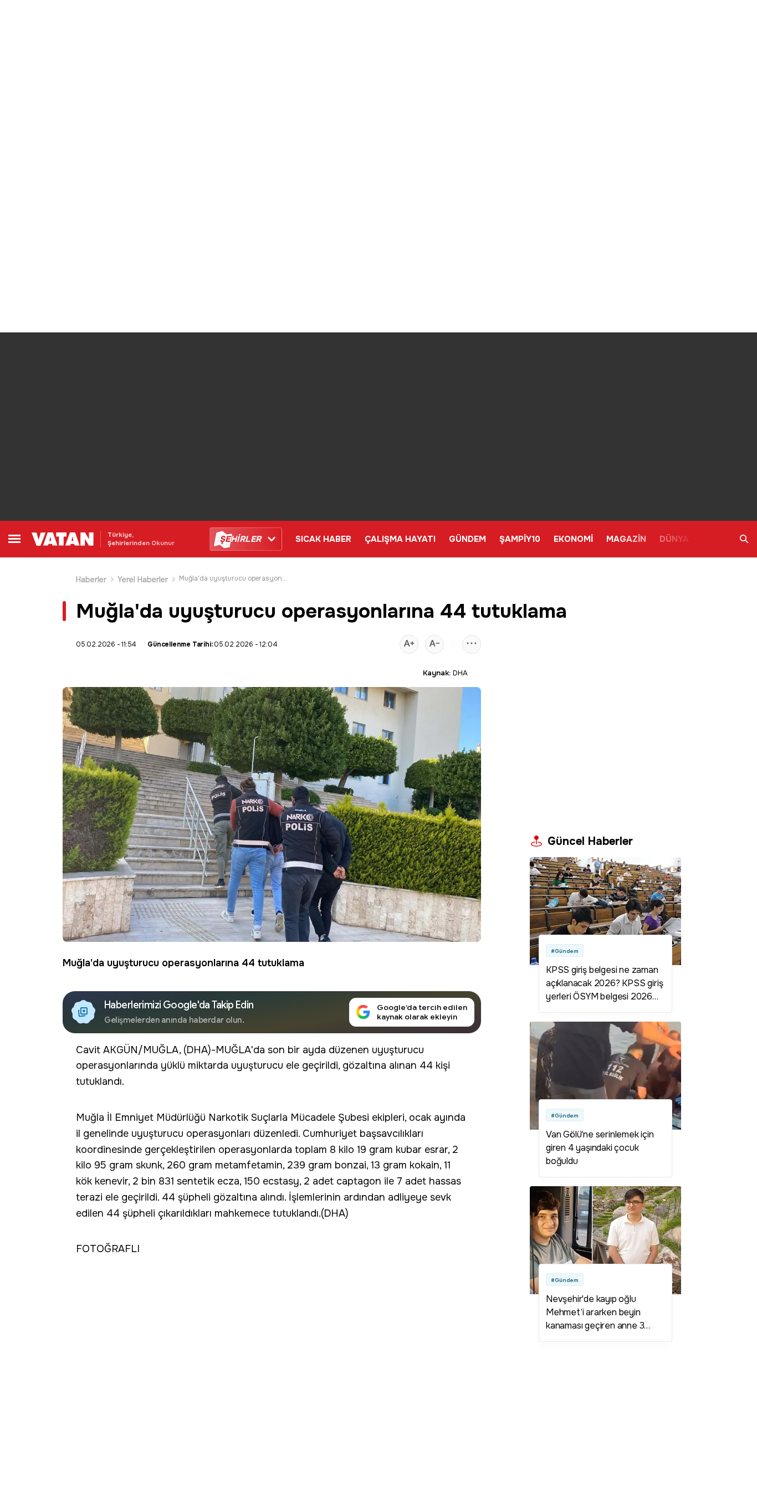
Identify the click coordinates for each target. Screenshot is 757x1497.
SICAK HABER (323, 539)
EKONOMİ (573, 539)
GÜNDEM (467, 539)
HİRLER (240, 539)
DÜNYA (674, 539)
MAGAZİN (626, 539)
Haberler (91, 580)
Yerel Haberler (142, 580)
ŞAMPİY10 (519, 539)
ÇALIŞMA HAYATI (400, 539)
